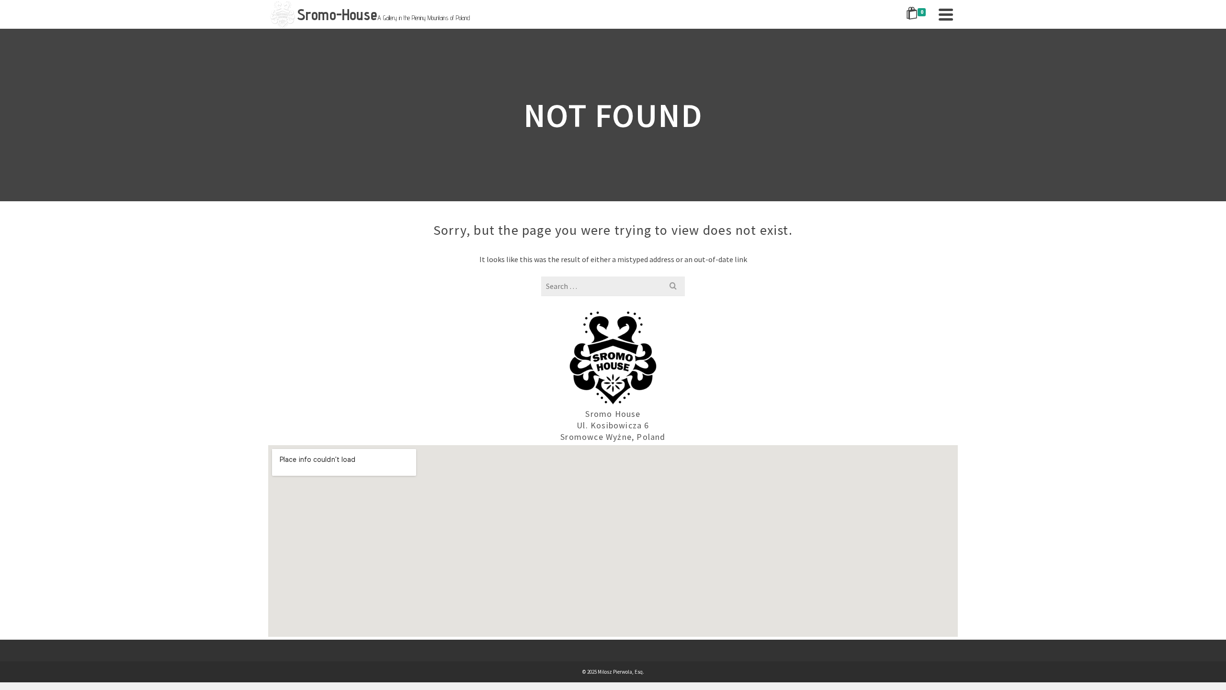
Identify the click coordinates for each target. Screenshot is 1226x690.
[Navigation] (946, 14)
